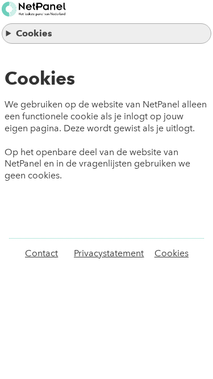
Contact (41, 253)
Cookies (34, 33)
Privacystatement (109, 253)
